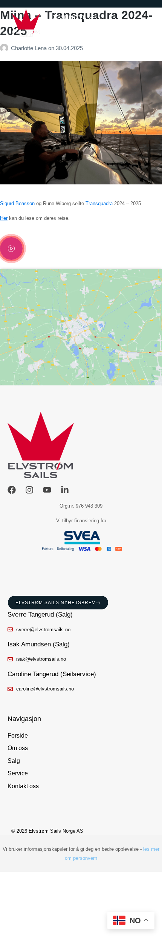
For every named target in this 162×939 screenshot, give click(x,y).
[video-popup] (11, 248)
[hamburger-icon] (149, 23)
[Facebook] (12, 490)
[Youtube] (47, 490)
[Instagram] (29, 490)
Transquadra (99, 203)
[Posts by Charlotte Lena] (5, 48)
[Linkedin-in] (65, 490)
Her (4, 218)
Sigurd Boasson (17, 203)
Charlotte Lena (29, 48)
